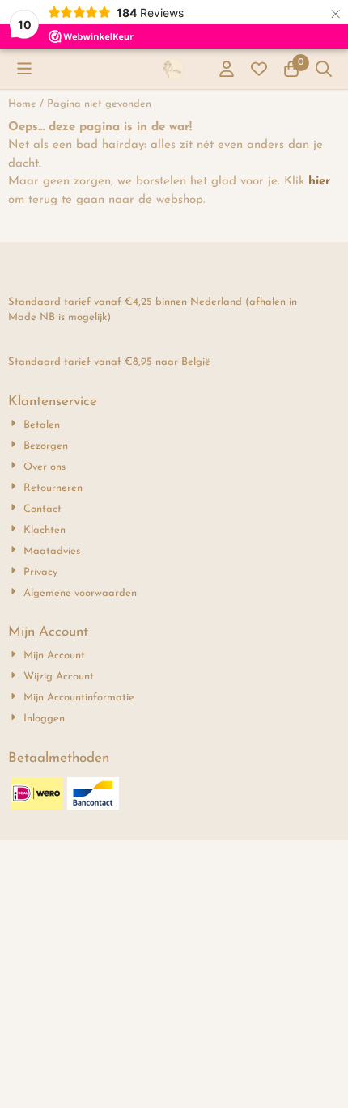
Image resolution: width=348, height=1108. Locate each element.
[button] (24, 69)
